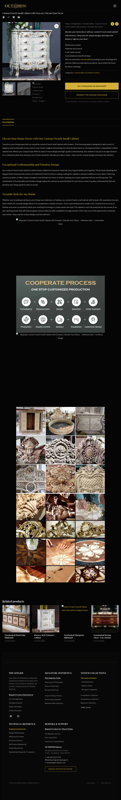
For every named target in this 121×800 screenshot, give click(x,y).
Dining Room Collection (90, 699)
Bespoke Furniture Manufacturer (21, 695)
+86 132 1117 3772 (54, 757)
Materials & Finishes (16, 737)
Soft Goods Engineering (17, 744)
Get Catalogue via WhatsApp (92, 86)
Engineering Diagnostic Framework (22, 752)
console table (85, 59)
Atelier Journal (86, 707)
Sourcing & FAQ (51, 737)
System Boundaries (16, 748)
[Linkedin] (19, 17)
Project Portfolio (15, 711)
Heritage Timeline (15, 703)
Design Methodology (16, 733)
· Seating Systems (87, 682)
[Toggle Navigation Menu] (114, 6)
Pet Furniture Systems (53, 699)
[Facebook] (3, 17)
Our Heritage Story (16, 699)
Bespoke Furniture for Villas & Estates (59, 729)
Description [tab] (8, 122)
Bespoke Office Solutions (54, 703)
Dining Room (76, 24)
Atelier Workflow (15, 707)
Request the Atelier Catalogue (92, 95)
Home (67, 24)
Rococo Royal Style (52, 686)
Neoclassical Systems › (89, 678)
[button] (56, 26)
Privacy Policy (90, 783)
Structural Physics (15, 740)
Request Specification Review (60, 769)
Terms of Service (106, 783)
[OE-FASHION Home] (15, 5)
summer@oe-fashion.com (56, 763)
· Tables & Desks (86, 686)
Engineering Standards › (17, 729)
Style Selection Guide (52, 678)
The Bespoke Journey (52, 734)
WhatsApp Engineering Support (56, 760)
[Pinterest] (14, 17)
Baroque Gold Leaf (51, 690)
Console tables (88, 24)
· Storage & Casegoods (89, 689)
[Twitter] (8, 17)
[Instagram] (11, 716)
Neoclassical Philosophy (54, 682)
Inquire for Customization (54, 741)
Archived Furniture (92, 73)
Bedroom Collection (88, 703)
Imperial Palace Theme (53, 696)
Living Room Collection (89, 695)
